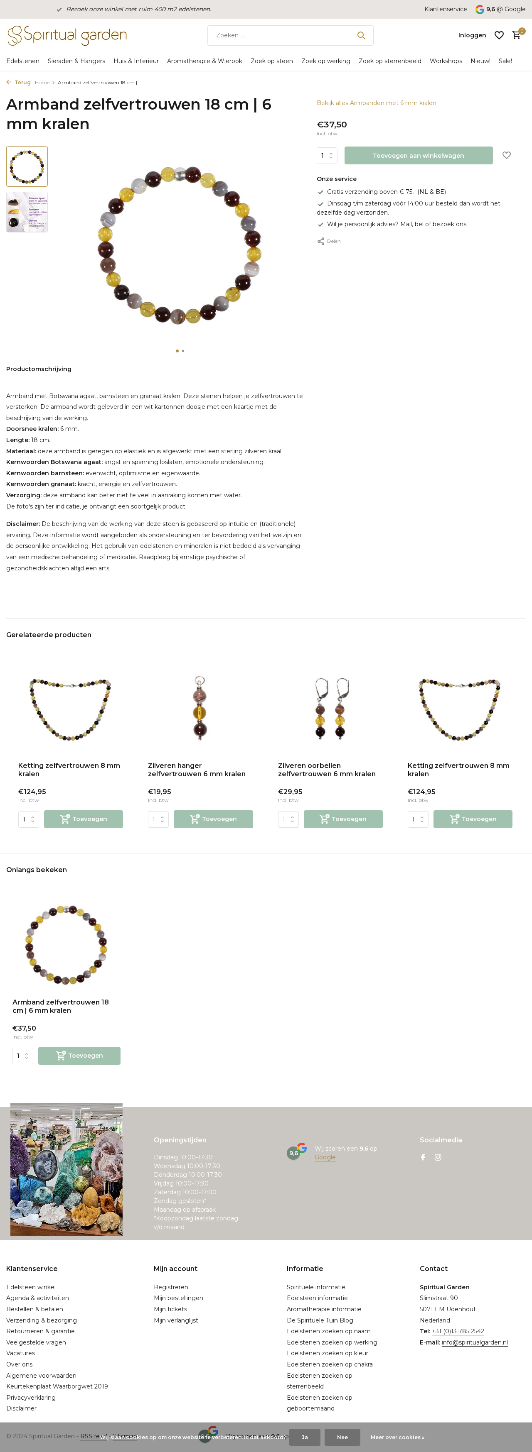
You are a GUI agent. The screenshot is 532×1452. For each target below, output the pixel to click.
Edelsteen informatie (317, 1298)
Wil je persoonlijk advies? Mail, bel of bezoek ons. (397, 224)
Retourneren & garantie (40, 1331)
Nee (342, 1437)
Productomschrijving (38, 369)
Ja (305, 1437)
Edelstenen (22, 61)
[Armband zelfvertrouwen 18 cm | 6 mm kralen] (66, 943)
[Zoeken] (361, 35)
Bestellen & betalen (34, 1309)
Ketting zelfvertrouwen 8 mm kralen (69, 770)
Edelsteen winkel (31, 1287)
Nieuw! (480, 61)
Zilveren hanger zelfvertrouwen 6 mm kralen (197, 770)
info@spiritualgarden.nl (475, 1342)
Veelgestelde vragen (36, 1342)
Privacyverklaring (31, 1397)
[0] (514, 35)
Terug (22, 82)
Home (42, 82)
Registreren (171, 1287)
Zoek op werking (325, 61)
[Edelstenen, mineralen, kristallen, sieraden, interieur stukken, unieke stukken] (66, 35)
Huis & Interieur (136, 61)
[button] (177, 351)
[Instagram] (438, 1158)
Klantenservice (445, 9)
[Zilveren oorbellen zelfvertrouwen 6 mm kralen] (330, 708)
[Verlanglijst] (499, 35)
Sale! (505, 61)
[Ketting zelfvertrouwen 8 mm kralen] (70, 708)
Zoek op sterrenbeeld (390, 61)
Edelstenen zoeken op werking (332, 1342)
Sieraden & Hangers (76, 61)
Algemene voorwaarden (41, 1375)
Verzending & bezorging (41, 1320)
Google (515, 9)
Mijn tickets (170, 1309)
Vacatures (20, 1353)
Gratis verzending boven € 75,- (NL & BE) (386, 192)
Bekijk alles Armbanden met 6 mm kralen (376, 103)
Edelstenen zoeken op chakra (330, 1364)
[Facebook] (423, 1158)
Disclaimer (21, 1408)
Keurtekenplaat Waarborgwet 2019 (57, 1386)
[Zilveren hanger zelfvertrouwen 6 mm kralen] (200, 708)
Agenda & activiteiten (37, 1298)
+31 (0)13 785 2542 (458, 1331)
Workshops (446, 61)
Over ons (19, 1364)
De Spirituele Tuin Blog (320, 1320)
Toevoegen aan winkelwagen (418, 155)
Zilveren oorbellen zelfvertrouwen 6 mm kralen (327, 770)
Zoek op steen (272, 61)
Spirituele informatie (316, 1287)
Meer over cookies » (397, 1437)
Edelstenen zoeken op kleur (327, 1353)
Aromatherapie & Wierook (204, 61)
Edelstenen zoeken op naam (329, 1331)
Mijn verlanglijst (176, 1320)
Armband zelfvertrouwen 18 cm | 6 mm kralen (60, 1006)
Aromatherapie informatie (324, 1309)
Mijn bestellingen (178, 1298)
